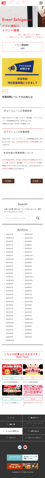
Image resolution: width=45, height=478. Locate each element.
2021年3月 (9, 316)
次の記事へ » (37, 181)
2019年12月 (10, 340)
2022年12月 (29, 277)
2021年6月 (28, 308)
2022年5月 (9, 291)
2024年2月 (28, 252)
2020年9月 (9, 326)
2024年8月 (28, 241)
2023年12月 (29, 255)
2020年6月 (28, 330)
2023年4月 (28, 270)
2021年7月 (9, 308)
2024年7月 (9, 245)
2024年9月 (9, 241)
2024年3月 (9, 252)
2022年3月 (9, 294)
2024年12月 (29, 234)
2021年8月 (28, 305)
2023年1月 (9, 277)
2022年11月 (10, 280)
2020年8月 (28, 326)
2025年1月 (9, 234)
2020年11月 (10, 323)
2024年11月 (10, 238)
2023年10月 (29, 259)
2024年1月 (9, 255)
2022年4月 (28, 291)
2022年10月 (29, 280)
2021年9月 (9, 305)
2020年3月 (9, 337)
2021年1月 (9, 319)
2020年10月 (29, 323)
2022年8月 (28, 284)
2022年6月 (28, 287)
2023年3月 (9, 273)
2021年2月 (28, 316)
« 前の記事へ (8, 181)
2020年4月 (28, 333)
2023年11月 (10, 259)
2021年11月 (10, 301)
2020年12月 (29, 319)
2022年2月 (28, 294)
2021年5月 (9, 312)
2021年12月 (29, 298)
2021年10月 (29, 301)
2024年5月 (9, 248)
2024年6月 (28, 245)
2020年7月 (9, 330)
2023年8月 (28, 262)
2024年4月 (28, 248)
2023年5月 (9, 270)
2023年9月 (9, 262)
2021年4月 (28, 312)
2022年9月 (9, 284)
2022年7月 (9, 287)
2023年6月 (28, 266)
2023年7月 (9, 266)
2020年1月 (28, 337)
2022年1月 (9, 298)
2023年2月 (28, 273)
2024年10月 (29, 238)
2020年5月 (9, 333)
